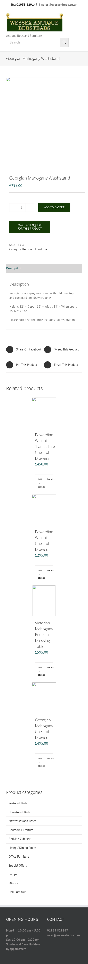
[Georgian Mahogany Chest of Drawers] (44, 697)
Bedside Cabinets (20, 839)
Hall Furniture (18, 892)
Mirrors (13, 883)
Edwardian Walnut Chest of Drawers (44, 540)
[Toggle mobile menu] (80, 15)
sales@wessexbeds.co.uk (59, 4)
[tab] (44, 268)
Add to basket (54, 207)
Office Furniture (19, 856)
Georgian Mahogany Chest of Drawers (44, 728)
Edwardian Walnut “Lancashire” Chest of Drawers (45, 446)
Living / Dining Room (22, 848)
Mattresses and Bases (22, 821)
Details (50, 479)
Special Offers (18, 865)
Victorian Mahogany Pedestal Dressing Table (44, 634)
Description (13, 268)
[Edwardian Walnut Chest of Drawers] (44, 509)
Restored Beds (18, 803)
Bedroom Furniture (34, 249)
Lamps (13, 874)
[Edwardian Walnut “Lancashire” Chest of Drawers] (44, 412)
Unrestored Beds (19, 812)
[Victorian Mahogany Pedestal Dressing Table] (44, 600)
